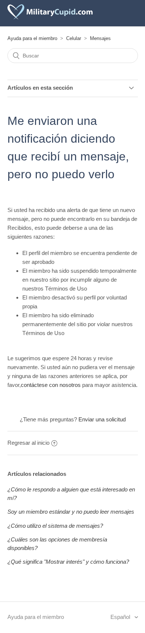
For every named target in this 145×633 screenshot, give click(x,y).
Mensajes (100, 38)
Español (121, 617)
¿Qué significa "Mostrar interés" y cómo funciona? (68, 562)
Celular (73, 38)
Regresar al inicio (28, 443)
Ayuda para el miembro (32, 38)
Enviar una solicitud (102, 419)
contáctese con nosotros (51, 385)
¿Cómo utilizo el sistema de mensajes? (55, 526)
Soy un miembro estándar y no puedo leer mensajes (70, 511)
